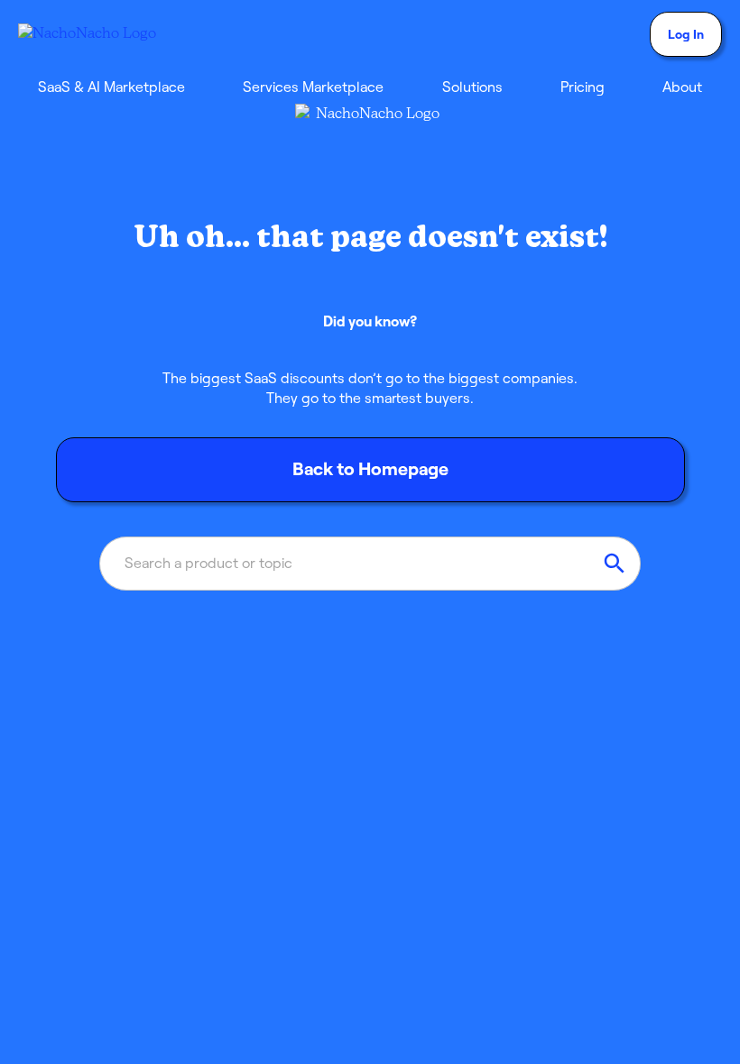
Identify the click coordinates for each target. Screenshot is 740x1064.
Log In (686, 34)
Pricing (582, 87)
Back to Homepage (370, 469)
